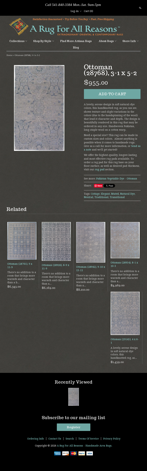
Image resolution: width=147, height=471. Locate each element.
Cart (88, 11)
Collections (16, 41)
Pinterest (65, 11)
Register (73, 427)
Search (140, 7)
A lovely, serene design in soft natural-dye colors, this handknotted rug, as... (124, 352)
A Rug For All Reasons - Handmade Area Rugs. (84, 445)
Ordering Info (35, 438)
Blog (76, 47)
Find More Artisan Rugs (76, 41)
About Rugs (106, 41)
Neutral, (89, 197)
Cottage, (95, 193)
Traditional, (101, 197)
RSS (53, 11)
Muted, (115, 193)
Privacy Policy (111, 438)
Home (9, 55)
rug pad (100, 169)
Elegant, (105, 193)
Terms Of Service (88, 438)
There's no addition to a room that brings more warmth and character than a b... (21, 277)
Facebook (59, 11)
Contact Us (54, 438)
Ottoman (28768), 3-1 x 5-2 (27, 55)
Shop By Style (42, 41)
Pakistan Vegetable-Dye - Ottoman (116, 178)
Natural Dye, (127, 193)
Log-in (75, 11)
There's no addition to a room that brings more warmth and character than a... (56, 278)
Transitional (117, 197)
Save (100, 185)
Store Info (129, 41)
